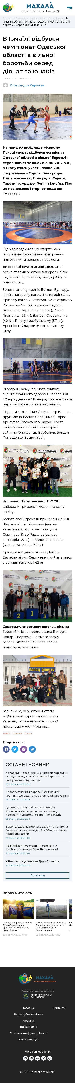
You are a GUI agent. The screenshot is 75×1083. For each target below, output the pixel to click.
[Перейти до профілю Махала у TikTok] (49, 1058)
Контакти (59, 1008)
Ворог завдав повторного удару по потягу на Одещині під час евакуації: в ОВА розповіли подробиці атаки (37, 830)
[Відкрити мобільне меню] (69, 7)
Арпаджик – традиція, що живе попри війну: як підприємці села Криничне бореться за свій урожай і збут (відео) (37, 776)
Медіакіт (28, 1020)
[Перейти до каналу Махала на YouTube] (37, 1058)
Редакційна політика (28, 1014)
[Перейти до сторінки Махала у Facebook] (31, 1058)
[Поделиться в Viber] (23, 749)
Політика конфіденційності (28, 1033)
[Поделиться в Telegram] (32, 749)
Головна (28, 1008)
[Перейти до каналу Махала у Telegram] (43, 1058)
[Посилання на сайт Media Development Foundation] (37, 995)
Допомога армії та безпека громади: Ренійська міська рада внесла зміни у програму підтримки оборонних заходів (33, 811)
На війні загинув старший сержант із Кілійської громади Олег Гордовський (32, 847)
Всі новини (37, 875)
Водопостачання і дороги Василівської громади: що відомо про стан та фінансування (37, 793)
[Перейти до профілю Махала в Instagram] (25, 1058)
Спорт (28, 733)
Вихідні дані (28, 1027)
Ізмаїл (6, 733)
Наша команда (28, 1039)
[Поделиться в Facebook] (6, 749)
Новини (17, 733)
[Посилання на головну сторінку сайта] (37, 979)
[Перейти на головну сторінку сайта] (8, 7)
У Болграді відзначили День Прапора (32, 861)
